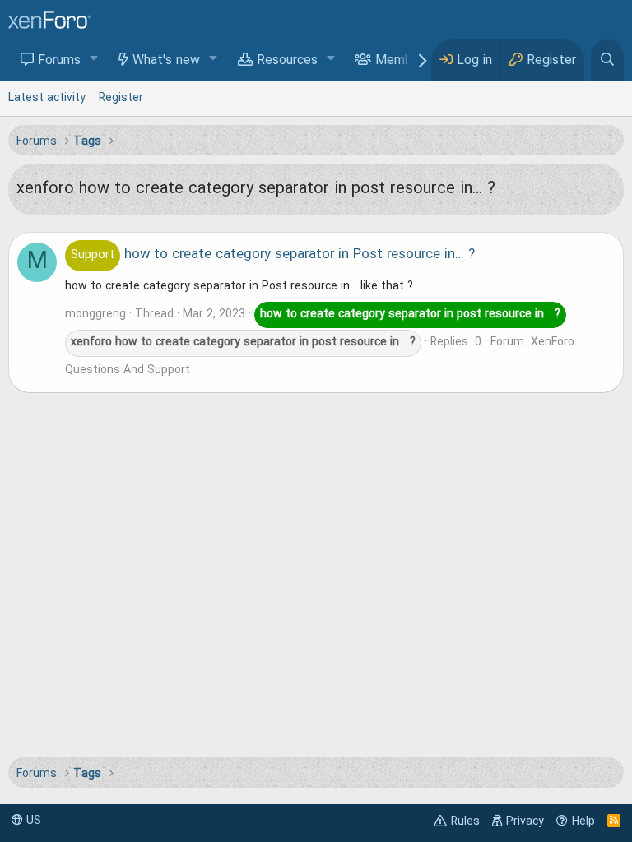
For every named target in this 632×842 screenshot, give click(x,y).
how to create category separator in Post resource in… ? (273, 255)
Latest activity (47, 98)
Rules (465, 821)
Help (583, 821)
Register (121, 98)
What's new (166, 61)
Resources (287, 61)
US (32, 821)
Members (402, 61)
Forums (59, 61)
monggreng (95, 314)
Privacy (525, 821)
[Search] (607, 60)
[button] (94, 59)
